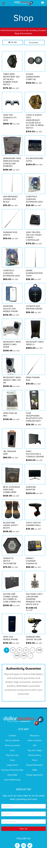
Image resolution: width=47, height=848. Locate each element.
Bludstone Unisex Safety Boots (10, 522)
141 (24, 652)
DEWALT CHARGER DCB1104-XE (31, 558)
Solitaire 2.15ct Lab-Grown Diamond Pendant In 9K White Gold (34, 596)
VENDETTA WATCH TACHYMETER (9, 558)
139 (39, 646)
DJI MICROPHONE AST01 (34, 156)
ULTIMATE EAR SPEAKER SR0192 (34, 304)
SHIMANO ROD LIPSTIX (10, 230)
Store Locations (34, 737)
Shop (12, 757)
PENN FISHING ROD (33, 375)
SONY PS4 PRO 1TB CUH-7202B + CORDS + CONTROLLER (34, 233)
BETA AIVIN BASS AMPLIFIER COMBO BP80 (11, 486)
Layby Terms (12, 762)
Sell (34, 742)
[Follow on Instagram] (23, 842)
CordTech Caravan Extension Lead (34, 196)
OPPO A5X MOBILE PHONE (10, 634)
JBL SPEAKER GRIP (9, 449)
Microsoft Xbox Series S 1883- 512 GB (12, 377)
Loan (12, 747)
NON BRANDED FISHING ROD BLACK (10, 196)
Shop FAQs (12, 771)
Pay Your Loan (12, 752)
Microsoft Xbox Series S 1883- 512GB (12, 341)
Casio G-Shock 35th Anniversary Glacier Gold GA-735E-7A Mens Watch (35, 118)
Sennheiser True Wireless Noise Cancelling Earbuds (12, 159)
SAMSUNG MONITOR (31, 485)
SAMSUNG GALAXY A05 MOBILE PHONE (10, 306)
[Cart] (42, 3)
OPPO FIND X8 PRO (10, 411)
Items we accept (12, 742)
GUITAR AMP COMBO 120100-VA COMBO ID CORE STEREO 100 (12, 595)
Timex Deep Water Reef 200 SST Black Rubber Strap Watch (11, 76)
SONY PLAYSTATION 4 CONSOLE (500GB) (35, 451)
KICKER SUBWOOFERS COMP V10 (33, 74)
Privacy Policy (34, 752)
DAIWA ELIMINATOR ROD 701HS (34, 270)
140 (17, 652)
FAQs (34, 767)
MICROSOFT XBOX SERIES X (35, 339)
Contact (12, 732)
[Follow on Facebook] (17, 842)
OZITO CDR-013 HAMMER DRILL (33, 520)
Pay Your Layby (34, 747)
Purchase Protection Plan (12, 767)
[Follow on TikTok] (29, 842)
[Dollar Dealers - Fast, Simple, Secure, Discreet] (23, 3)
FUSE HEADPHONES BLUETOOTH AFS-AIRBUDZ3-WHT (34, 414)
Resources (34, 732)
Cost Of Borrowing (12, 776)
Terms (34, 757)
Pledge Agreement (34, 771)
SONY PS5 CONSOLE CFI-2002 (10, 114)
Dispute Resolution (34, 762)
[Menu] (3, 3)
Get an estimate (12, 737)
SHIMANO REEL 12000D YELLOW (34, 634)
